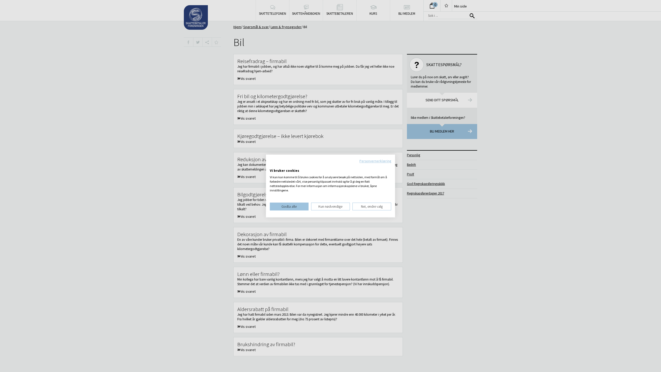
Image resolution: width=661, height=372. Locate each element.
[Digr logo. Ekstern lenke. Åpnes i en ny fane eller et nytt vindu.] (273, 165)
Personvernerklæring (375, 161)
